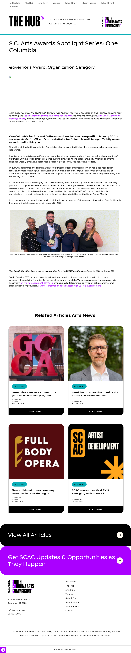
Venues (56, 3)
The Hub (29, 3)
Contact (14, 7)
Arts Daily (43, 3)
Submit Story (71, 3)
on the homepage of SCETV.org (36, 283)
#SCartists (15, 3)
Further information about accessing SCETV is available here (69, 286)
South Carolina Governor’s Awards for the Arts (47, 116)
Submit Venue (89, 3)
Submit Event (107, 3)
